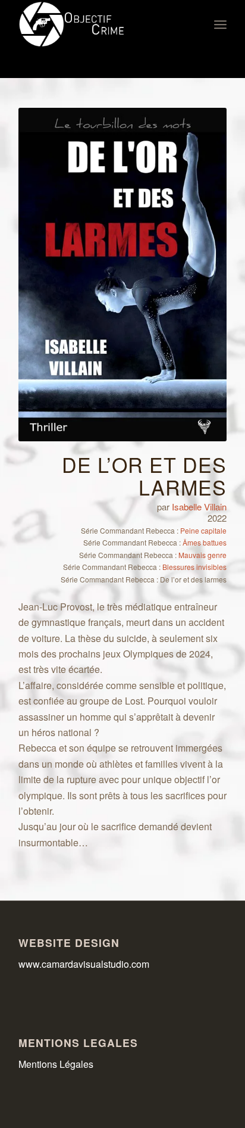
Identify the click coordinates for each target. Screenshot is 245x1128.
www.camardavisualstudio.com (85, 964)
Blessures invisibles (194, 567)
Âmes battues (205, 542)
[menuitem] (220, 24)
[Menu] (220, 24)
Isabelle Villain (199, 506)
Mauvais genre (202, 555)
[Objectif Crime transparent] (101, 24)
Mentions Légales (55, 1064)
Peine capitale (203, 530)
